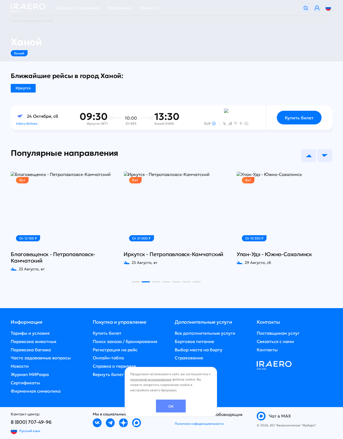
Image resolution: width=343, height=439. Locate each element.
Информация (119, 7)
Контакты (149, 7)
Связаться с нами (275, 341)
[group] (64, 221)
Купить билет (299, 117)
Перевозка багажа (31, 349)
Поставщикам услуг (278, 333)
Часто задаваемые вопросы (41, 357)
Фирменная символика (36, 391)
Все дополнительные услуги (205, 333)
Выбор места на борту (198, 349)
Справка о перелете (114, 366)
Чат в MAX (280, 416)
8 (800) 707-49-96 (31, 422)
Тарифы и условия (30, 333)
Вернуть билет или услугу (120, 374)
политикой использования (151, 379)
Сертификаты (25, 382)
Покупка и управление (77, 7)
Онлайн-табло (108, 357)
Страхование (189, 357)
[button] (308, 155)
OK (171, 406)
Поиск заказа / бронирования (125, 341)
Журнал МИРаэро (30, 374)
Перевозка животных (34, 341)
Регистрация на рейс (115, 349)
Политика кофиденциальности (199, 424)
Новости (20, 366)
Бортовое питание (194, 341)
